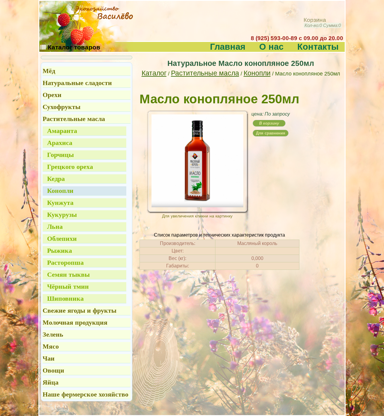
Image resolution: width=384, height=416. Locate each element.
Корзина (322, 22)
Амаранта (62, 130)
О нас (271, 47)
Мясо (51, 346)
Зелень (53, 334)
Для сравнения (270, 133)
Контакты (318, 47)
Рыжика (59, 250)
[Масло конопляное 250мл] (197, 205)
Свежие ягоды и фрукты (79, 310)
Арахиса (59, 142)
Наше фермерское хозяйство (85, 394)
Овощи (53, 370)
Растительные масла (205, 73)
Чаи (49, 358)
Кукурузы (62, 214)
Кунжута (60, 202)
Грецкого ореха (70, 166)
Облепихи (62, 238)
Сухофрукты (61, 107)
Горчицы (60, 154)
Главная (227, 47)
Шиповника (65, 298)
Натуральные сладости (77, 83)
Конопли (257, 73)
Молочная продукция (75, 322)
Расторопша (65, 262)
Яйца (50, 382)
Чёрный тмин (68, 286)
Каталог (154, 73)
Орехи (52, 95)
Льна (55, 226)
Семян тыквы (68, 274)
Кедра (56, 178)
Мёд (49, 71)
